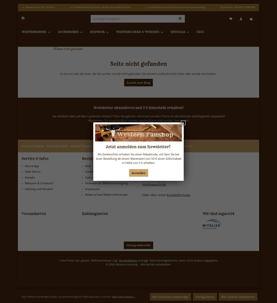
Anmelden (139, 173)
